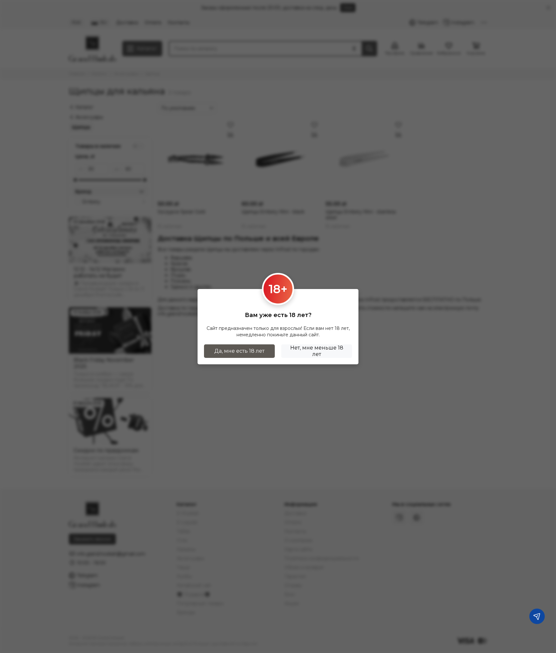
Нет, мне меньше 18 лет (316, 351)
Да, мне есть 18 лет (239, 351)
